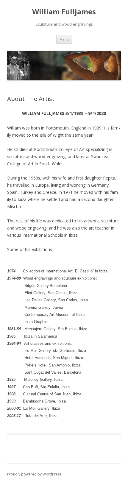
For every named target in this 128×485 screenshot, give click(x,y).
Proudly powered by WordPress (34, 474)
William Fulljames (64, 11)
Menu (64, 39)
